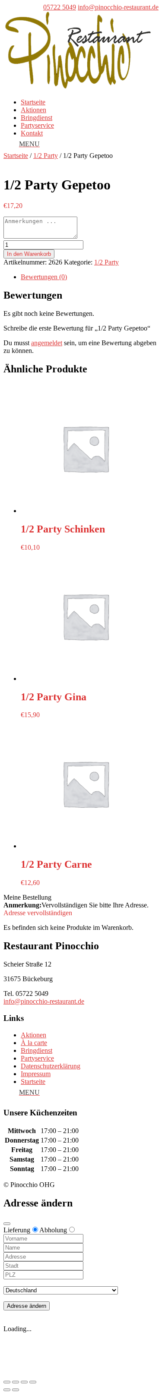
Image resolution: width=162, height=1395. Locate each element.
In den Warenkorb (29, 254)
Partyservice (37, 125)
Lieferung (16, 1230)
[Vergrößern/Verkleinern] (32, 1382)
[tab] (90, 277)
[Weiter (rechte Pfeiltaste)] (15, 1390)
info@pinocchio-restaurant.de (43, 1001)
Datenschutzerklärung (50, 1066)
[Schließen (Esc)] (6, 1382)
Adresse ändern (26, 1306)
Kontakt (32, 133)
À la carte (34, 1042)
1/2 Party (45, 155)
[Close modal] (6, 1223)
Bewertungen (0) (44, 276)
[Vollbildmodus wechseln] (24, 1382)
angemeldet (46, 342)
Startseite (33, 102)
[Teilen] (15, 1382)
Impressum (36, 1073)
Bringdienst (36, 117)
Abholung (53, 1230)
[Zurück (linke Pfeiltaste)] (6, 1390)
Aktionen (33, 109)
